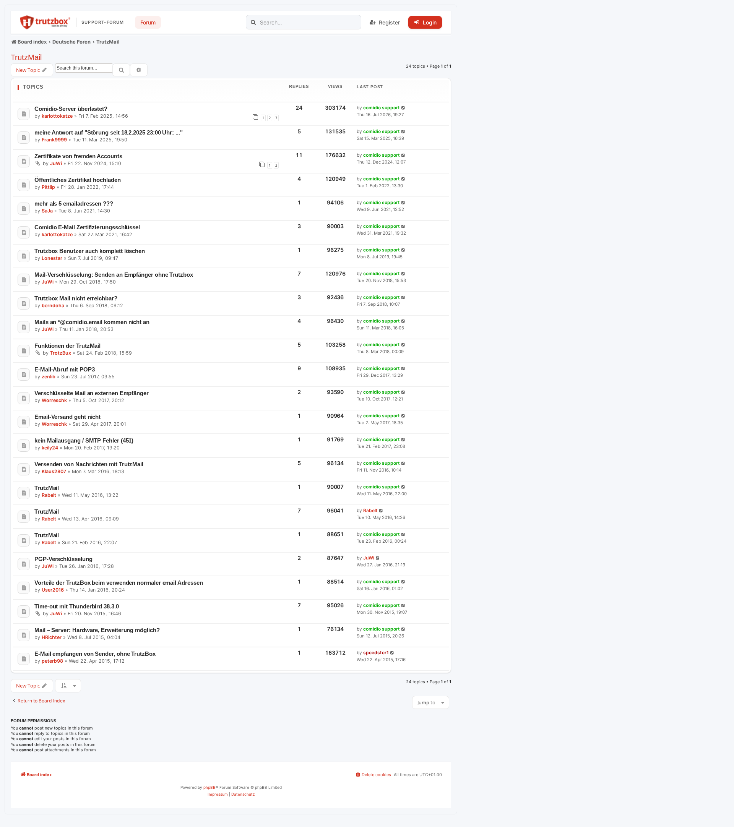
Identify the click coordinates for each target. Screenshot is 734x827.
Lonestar (52, 258)
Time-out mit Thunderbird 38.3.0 (76, 606)
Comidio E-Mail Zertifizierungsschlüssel (87, 227)
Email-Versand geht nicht (67, 417)
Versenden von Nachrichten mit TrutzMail (88, 464)
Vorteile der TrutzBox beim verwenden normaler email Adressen (118, 582)
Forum (148, 22)
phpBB (209, 787)
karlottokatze (57, 116)
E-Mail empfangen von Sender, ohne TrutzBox (95, 653)
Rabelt (49, 495)
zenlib (48, 376)
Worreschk (54, 400)
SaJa (47, 211)
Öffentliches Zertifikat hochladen (77, 180)
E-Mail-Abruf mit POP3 (64, 369)
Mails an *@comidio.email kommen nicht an (91, 322)
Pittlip (48, 187)
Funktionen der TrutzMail (67, 345)
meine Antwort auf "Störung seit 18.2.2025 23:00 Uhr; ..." (108, 132)
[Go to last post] (403, 108)
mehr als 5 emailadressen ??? (73, 203)
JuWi (56, 163)
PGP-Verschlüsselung (63, 559)
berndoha (53, 305)
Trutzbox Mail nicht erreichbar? (75, 298)
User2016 (53, 590)
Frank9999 (54, 140)
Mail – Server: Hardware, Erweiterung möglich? (97, 630)
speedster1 (376, 652)
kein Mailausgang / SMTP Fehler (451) (83, 440)
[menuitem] (373, 774)
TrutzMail (26, 57)
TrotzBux (60, 353)
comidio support (381, 107)
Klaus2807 (54, 471)
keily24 (50, 448)
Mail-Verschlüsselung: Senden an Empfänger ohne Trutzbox (113, 274)
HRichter (52, 637)
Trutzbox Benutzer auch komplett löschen (89, 251)
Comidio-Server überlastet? (70, 108)
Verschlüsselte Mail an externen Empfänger (91, 393)
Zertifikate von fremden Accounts (78, 156)
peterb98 (52, 661)
